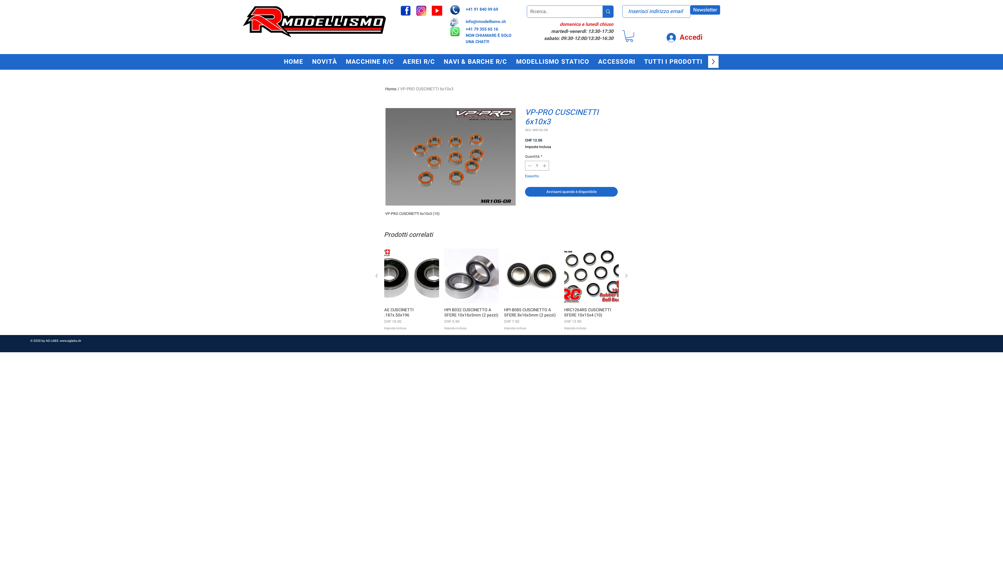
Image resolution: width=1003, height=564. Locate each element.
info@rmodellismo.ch (486, 22)
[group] (501, 289)
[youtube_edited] (437, 10)
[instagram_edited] (421, 10)
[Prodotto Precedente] (377, 276)
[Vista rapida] (411, 276)
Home (390, 89)
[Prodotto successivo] (626, 276)
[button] (629, 36)
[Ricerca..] (608, 11)
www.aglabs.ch (70, 340)
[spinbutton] (537, 165)
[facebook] (405, 10)
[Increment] (545, 165)
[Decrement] (529, 165)
